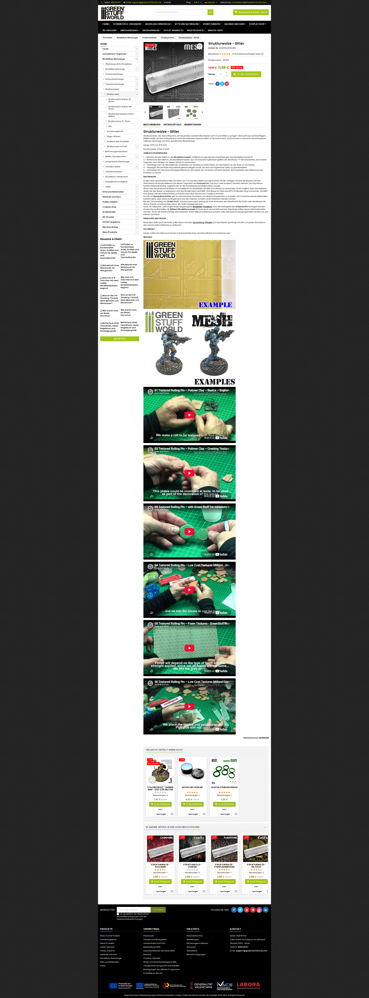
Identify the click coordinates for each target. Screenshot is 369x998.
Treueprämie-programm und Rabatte (161, 965)
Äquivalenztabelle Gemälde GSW (159, 950)
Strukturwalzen (112, 89)
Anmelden (237, 2)
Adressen (191, 947)
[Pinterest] (227, 84)
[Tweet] (222, 84)
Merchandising (129, 30)
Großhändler (150, 30)
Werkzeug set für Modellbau (118, 64)
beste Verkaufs (107, 947)
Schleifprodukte (112, 166)
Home (103, 44)
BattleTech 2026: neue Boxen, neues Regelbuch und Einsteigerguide (130, 326)
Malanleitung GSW (151, 947)
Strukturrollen (113, 94)
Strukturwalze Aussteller (118, 141)
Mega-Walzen (113, 136)
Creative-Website (151, 958)
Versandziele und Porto (154, 943)
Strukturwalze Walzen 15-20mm (120, 100)
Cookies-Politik (180, 995)
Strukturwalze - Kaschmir (160, 865)
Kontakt (167, 2)
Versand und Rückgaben (155, 939)
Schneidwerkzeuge (114, 79)
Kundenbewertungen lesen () (249, 54)
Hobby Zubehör (211, 24)
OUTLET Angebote (173, 30)
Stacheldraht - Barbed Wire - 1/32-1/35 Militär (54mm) (160, 789)
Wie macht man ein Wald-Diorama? (129, 312)
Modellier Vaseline (192, 787)
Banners (147, 954)
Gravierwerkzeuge (114, 74)
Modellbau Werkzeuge (157, 24)
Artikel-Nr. (213, 48)
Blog (188, 2)
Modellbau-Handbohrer (116, 176)
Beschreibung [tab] (152, 124)
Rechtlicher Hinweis (197, 995)
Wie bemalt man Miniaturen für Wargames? (129, 267)
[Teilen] (217, 84)
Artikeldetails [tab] (172, 124)
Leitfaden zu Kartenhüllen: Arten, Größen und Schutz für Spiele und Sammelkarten (130, 251)
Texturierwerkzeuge (114, 84)
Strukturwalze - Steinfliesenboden (224, 865)
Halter (108, 186)
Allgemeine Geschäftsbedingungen (140, 995)
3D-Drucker (109, 30)
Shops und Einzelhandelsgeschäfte (159, 962)
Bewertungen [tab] (192, 124)
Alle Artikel (120, 338)
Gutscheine (192, 950)
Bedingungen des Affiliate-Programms (161, 969)
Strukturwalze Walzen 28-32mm (120, 107)
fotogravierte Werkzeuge (117, 161)
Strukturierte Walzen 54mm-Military (121, 115)
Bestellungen (193, 939)
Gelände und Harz (234, 24)
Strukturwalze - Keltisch (256, 865)
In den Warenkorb (245, 74)
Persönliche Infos (195, 935)
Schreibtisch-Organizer (127, 24)
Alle (110, 126)
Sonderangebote (115, 131)
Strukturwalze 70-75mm (119, 121)
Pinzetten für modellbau (116, 181)
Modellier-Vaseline (202, 206)
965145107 (116, 2)
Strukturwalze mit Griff (117, 146)
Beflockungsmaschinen (116, 151)
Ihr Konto (193, 929)
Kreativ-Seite (215, 30)
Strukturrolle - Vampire (192, 865)
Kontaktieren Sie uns (152, 973)
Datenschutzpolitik (165, 995)
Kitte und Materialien (186, 24)
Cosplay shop (257, 24)
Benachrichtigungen (196, 954)
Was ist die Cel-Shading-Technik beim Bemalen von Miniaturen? (130, 298)
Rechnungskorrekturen (197, 943)
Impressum (148, 935)
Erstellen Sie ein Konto (256, 2)
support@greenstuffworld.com (146, 2)
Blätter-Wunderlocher (115, 156)
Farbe (105, 24)
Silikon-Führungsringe (224, 787)
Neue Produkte (195, 30)
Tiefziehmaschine (113, 171)
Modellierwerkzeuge (115, 69)
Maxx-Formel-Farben (110, 935)
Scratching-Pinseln (202, 222)
